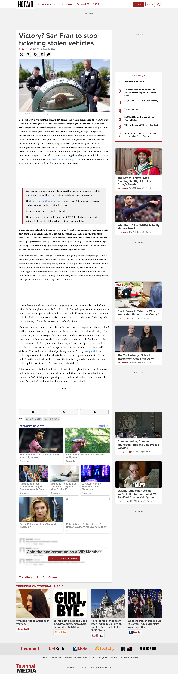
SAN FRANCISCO (51, 419)
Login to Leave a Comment (64, 558)
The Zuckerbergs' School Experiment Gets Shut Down (136, 357)
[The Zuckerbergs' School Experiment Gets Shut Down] (138, 339)
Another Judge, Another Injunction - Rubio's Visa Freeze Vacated (138, 445)
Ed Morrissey (123, 318)
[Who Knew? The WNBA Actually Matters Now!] (138, 208)
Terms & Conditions (89, 658)
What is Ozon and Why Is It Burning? (141, 125)
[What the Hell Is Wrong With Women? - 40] (33, 603)
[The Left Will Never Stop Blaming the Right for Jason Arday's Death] (138, 161)
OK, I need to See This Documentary (141, 100)
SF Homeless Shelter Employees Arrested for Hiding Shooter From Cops (140, 92)
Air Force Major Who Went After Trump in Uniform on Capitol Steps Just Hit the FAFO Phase (106, 625)
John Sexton (123, 188)
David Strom (123, 232)
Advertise (77, 658)
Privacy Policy (103, 658)
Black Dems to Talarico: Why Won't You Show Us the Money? (138, 313)
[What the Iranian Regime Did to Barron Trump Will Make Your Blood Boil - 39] (145, 603)
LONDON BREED (33, 419)
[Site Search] (159, 4)
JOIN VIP (138, 4)
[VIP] (96, 4)
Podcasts (44, 4)
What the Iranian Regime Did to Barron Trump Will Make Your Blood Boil (145, 624)
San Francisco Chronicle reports (46, 201)
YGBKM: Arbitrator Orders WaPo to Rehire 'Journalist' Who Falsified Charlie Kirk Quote (138, 494)
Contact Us (113, 658)
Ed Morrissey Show (55, 658)
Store (70, 4)
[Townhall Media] (26, 668)
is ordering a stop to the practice (63, 159)
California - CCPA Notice (129, 658)
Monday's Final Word (134, 81)
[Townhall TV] (83, 4)
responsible (92, 351)
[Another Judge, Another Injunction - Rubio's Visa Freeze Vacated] (138, 425)
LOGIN (150, 4)
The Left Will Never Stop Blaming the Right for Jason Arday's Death (136, 181)
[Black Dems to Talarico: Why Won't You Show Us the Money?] (138, 295)
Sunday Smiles (131, 109)
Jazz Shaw (25, 49)
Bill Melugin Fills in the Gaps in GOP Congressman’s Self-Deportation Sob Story (70, 624)
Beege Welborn (124, 451)
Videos (58, 4)
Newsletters (68, 658)
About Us (43, 658)
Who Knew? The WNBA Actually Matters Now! (138, 227)
